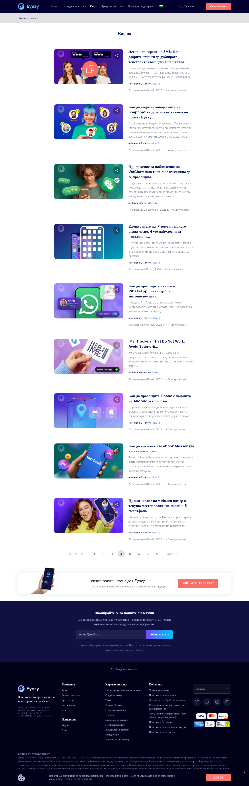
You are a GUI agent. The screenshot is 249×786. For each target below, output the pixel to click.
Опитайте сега (218, 6)
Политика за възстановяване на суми (167, 727)
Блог (64, 710)
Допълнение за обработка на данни (167, 700)
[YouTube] (227, 702)
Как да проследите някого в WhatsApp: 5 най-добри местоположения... (152, 291)
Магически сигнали (115, 724)
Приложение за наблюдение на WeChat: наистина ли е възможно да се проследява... (159, 171)
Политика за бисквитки (161, 722)
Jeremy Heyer (139, 203)
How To (156, 83)
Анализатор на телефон (117, 729)
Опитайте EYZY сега (198, 583)
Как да (93, 6)
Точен (108, 700)
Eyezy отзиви (68, 705)
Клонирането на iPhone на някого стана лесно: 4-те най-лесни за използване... (157, 231)
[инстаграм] (217, 702)
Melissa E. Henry (140, 83)
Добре (218, 777)
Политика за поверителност (163, 695)
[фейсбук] (207, 702)
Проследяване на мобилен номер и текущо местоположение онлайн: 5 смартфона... (158, 505)
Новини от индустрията (141, 6)
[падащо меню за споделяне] (116, 55)
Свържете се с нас (71, 695)
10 (156, 554)
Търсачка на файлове (116, 710)
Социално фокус (113, 695)
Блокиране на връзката (117, 719)
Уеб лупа (109, 714)
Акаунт (65, 725)
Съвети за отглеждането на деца (68, 6)
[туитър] (197, 702)
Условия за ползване (159, 690)
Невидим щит (112, 734)
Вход (64, 730)
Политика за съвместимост (162, 732)
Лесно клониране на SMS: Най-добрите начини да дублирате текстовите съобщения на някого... (158, 56)
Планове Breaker (114, 705)
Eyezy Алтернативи (113, 6)
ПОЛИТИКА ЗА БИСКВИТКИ (75, 779)
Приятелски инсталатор (117, 739)
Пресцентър (68, 700)
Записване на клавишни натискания (123, 690)
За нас (65, 690)
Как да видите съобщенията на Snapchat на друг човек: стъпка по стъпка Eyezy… (158, 112)
